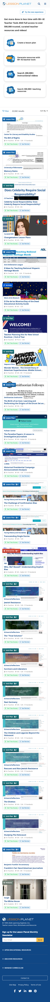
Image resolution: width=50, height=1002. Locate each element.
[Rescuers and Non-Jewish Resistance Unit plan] (25, 764)
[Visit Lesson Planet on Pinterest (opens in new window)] (35, 991)
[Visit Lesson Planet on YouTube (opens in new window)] (30, 991)
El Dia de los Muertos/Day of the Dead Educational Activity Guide (21, 302)
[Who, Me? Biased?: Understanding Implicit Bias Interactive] (25, 558)
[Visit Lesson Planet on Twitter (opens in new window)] (20, 991)
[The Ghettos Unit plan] (25, 797)
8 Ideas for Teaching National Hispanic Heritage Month (22, 269)
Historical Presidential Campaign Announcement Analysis (19, 468)
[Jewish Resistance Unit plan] (25, 598)
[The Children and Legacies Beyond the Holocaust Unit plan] (25, 731)
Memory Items (11, 171)
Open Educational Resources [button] (18, 950)
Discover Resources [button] (13, 959)
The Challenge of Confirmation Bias (20, 503)
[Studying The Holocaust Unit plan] (25, 830)
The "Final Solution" (13, 635)
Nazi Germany (10, 702)
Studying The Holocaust (15, 835)
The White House (12, 901)
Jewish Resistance (12, 602)
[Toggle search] (39, 4)
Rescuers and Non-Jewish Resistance (21, 768)
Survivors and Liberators (15, 669)
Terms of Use (36, 985)
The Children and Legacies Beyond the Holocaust (21, 734)
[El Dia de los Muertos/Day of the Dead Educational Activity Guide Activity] (25, 305)
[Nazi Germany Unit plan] (25, 697)
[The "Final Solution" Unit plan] (25, 631)
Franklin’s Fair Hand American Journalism (23, 868)
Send (40, 940)
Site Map (12, 985)
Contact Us (25, 978)
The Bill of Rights (12, 138)
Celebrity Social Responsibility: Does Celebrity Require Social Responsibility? (22, 203)
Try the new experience (34, 12)
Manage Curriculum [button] (14, 968)
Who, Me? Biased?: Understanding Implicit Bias (23, 568)
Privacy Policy (23, 985)
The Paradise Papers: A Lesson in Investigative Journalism (19, 435)
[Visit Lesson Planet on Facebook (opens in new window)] (14, 991)
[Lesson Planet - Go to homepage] (18, 4)
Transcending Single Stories (17, 536)
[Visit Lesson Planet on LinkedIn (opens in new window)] (25, 991)
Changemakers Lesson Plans (17, 237)
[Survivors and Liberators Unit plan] (25, 664)
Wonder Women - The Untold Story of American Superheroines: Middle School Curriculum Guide (22, 370)
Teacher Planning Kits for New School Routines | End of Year (21, 335)
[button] (45, 3)
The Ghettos (9, 801)
